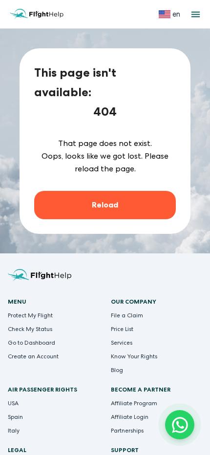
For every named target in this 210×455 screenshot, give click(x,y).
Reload (105, 205)
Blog (117, 370)
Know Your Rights (134, 356)
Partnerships (127, 430)
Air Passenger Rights (42, 389)
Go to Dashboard (31, 343)
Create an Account (33, 356)
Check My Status (30, 329)
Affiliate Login (129, 417)
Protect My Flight (30, 315)
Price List (122, 329)
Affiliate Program (134, 403)
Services (121, 343)
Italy (14, 430)
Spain (15, 417)
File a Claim (127, 315)
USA (13, 403)
